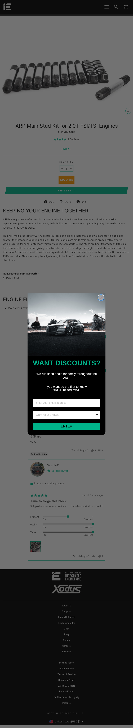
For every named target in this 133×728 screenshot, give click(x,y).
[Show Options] (97, 415)
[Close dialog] (101, 298)
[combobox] (65, 415)
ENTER (66, 426)
